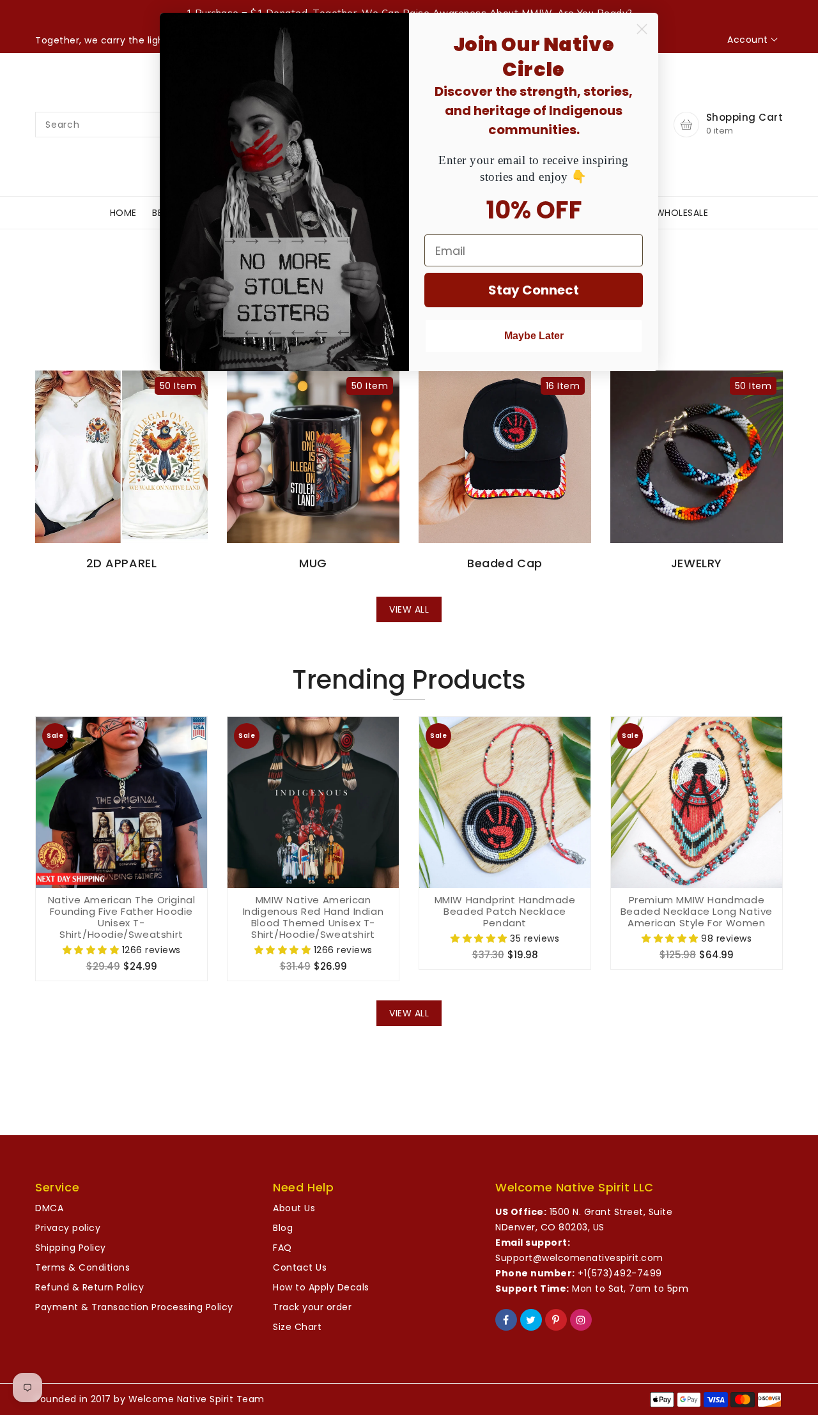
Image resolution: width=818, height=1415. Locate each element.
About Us (294, 1208)
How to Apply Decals (321, 1287)
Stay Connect (533, 290)
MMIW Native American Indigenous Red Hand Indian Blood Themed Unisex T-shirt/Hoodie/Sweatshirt (313, 917)
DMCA (49, 1208)
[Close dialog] (642, 29)
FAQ (282, 1247)
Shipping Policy (70, 1247)
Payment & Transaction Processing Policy (134, 1307)
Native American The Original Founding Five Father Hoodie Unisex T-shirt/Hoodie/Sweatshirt (122, 917)
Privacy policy (67, 1227)
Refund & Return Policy (89, 1287)
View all (409, 609)
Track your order (312, 1307)
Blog (283, 1227)
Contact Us (300, 1267)
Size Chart (297, 1326)
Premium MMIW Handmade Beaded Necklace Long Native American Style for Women (697, 911)
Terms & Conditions (82, 1267)
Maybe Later (534, 335)
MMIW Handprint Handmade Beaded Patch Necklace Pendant (505, 911)
